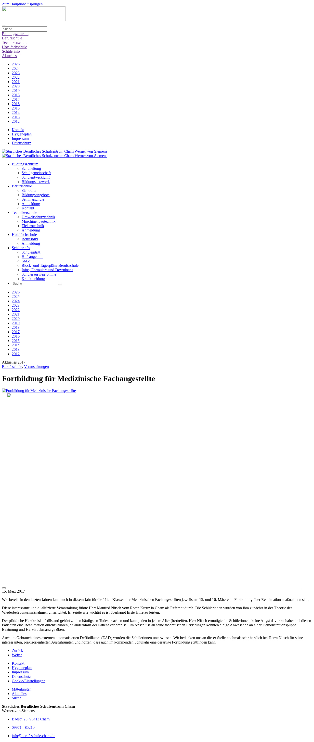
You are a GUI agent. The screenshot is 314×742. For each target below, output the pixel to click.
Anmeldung (31, 204)
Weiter (17, 655)
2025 (16, 296)
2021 (16, 82)
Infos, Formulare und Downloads (47, 270)
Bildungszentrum (15, 34)
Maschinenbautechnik (38, 221)
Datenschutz (21, 143)
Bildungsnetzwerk (36, 182)
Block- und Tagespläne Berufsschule (50, 265)
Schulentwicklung (36, 177)
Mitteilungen (21, 689)
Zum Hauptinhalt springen (22, 4)
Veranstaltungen (36, 367)
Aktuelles (9, 56)
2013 (16, 117)
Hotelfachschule (14, 47)
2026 (16, 64)
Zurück (17, 650)
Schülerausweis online (39, 274)
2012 (16, 121)
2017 (16, 99)
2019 (16, 90)
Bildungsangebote (36, 195)
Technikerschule (14, 42)
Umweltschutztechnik (38, 217)
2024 (16, 68)
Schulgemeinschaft (36, 173)
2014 (16, 112)
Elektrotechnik (33, 226)
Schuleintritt (31, 252)
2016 (16, 104)
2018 (16, 95)
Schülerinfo (11, 51)
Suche (16, 698)
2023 (16, 73)
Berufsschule (12, 38)
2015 (16, 108)
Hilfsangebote (32, 257)
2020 (16, 86)
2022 (16, 77)
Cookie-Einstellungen (28, 681)
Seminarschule (33, 199)
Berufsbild (30, 239)
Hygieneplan (22, 134)
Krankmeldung (33, 279)
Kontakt (18, 130)
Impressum (20, 138)
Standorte (29, 190)
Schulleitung (31, 168)
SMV (26, 261)
